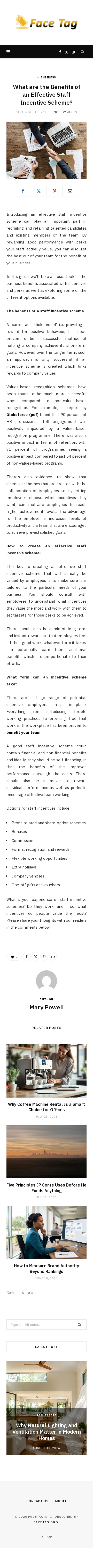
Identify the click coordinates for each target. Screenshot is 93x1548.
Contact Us (37, 1501)
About (61, 1501)
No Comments (65, 112)
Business (48, 77)
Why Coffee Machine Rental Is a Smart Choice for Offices (46, 1107)
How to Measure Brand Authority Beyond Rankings (46, 1268)
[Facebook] (23, 191)
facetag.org (46, 1522)
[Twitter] (39, 191)
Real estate (46, 1415)
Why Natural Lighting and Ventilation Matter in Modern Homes (46, 1432)
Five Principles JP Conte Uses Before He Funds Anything (46, 1187)
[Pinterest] (55, 191)
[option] (46, 1408)
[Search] (82, 51)
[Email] (70, 191)
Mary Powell (46, 1007)
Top (48, 1537)
